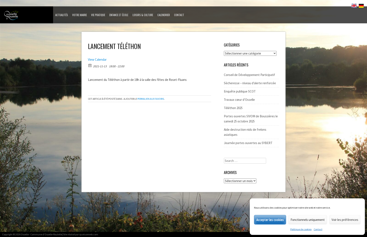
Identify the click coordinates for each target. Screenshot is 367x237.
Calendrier (163, 15)
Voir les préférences (345, 220)
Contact (318, 229)
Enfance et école (118, 15)
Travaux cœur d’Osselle (239, 100)
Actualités (61, 15)
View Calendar (97, 59)
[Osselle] (27, 17)
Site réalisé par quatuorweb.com (80, 234)
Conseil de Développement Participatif (249, 75)
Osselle (25, 234)
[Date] (90, 65)
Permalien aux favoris (150, 98)
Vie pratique (98, 15)
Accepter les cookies (270, 220)
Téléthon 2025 (233, 108)
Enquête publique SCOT (240, 91)
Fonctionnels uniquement (308, 220)
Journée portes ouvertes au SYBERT (248, 143)
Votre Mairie (79, 15)
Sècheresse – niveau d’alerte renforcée (250, 83)
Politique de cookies (301, 229)
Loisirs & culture (143, 15)
